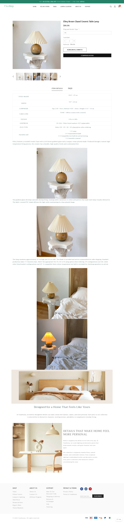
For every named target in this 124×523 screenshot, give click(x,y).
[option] (37, 45)
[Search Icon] (111, 6)
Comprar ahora (87, 55)
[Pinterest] (90, 488)
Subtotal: (66, 44)
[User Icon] (115, 6)
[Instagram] (85, 488)
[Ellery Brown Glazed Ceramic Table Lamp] (62, 173)
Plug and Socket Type (71, 29)
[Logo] (9, 6)
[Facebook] (81, 488)
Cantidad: (66, 37)
